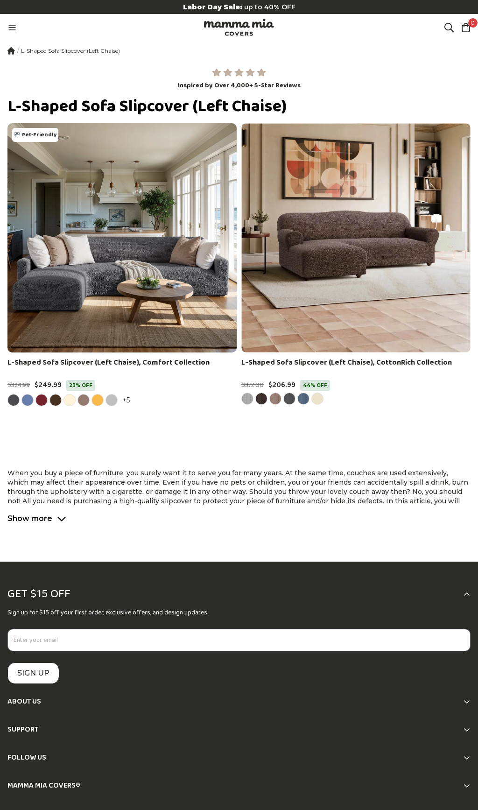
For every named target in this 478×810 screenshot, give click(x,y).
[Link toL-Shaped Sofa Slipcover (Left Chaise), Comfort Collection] (122, 237)
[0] (466, 27)
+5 (127, 399)
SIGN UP (33, 673)
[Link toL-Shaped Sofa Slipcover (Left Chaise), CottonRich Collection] (356, 237)
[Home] (11, 51)
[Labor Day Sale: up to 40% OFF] (239, 7)
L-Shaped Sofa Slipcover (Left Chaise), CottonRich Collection (346, 362)
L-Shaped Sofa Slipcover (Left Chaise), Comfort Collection (108, 362)
